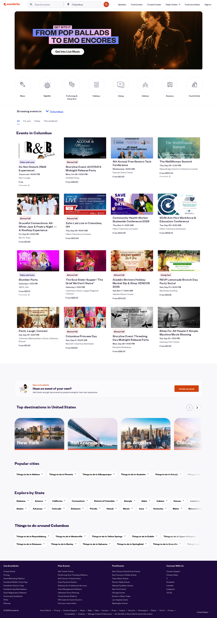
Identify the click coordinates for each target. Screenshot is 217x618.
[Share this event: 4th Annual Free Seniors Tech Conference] (149, 154)
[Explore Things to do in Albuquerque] (115, 474)
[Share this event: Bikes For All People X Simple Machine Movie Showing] (196, 324)
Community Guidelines (13, 596)
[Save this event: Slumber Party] (48, 267)
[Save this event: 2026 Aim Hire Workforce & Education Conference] (189, 211)
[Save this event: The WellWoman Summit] (189, 154)
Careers (105, 610)
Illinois (126, 508)
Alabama (20, 500)
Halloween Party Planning (68, 592)
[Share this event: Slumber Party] (55, 267)
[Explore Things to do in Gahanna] (110, 544)
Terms (162, 610)
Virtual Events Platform (67, 596)
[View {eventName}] (38, 147)
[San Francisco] (92, 447)
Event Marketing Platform (14, 578)
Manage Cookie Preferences (100, 613)
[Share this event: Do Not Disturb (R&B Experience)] (55, 154)
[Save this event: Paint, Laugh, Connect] (48, 324)
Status (153, 610)
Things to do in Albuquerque (97, 474)
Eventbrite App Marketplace (15, 589)
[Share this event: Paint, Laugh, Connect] (55, 324)
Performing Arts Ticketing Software (73, 574)
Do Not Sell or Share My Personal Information (133, 613)
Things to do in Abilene (28, 474)
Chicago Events (118, 592)
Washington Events (120, 603)
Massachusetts (196, 508)
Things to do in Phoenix (61, 474)
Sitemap (7, 603)
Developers (143, 610)
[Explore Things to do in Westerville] (86, 536)
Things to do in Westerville (69, 536)
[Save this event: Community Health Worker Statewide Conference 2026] (142, 211)
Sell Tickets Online (66, 571)
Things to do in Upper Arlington (180, 536)
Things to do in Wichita (199, 474)
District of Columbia (104, 500)
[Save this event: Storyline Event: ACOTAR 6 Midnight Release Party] (95, 154)
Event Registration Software (15, 592)
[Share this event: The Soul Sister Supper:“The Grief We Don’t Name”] (102, 267)
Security (131, 610)
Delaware (75, 508)
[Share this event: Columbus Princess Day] (102, 324)
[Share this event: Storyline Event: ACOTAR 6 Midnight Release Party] (102, 154)
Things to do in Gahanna (95, 543)
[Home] (12, 4)
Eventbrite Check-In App (14, 585)
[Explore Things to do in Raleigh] (181, 474)
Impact (122, 610)
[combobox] (87, 4)
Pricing (6, 574)
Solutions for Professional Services (72, 585)
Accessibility (70, 613)
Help (97, 610)
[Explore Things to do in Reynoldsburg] (49, 536)
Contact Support (173, 571)
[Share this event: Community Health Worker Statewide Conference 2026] (149, 211)
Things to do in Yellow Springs (107, 536)
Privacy (171, 610)
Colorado (56, 508)
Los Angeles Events (120, 599)
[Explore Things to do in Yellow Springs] (126, 536)
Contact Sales (172, 574)
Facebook (170, 581)
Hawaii (110, 508)
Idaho (144, 500)
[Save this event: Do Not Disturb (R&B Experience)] (48, 154)
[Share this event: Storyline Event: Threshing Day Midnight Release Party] (149, 324)
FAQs (6, 599)
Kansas (177, 500)
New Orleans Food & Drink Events (126, 571)
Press (114, 610)
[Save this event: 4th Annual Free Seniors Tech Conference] (142, 154)
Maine (176, 508)
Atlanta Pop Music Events (122, 585)
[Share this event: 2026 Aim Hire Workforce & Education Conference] (196, 211)
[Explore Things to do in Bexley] (76, 544)
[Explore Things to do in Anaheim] (149, 474)
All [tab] (18, 120)
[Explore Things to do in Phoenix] (76, 474)
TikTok (169, 592)
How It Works (45, 610)
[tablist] (37, 121)
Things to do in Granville (165, 543)
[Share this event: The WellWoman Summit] (196, 154)
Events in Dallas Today (121, 596)
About (82, 610)
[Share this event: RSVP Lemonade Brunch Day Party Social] (196, 267)
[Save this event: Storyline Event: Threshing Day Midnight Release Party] (142, 324)
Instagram (170, 589)
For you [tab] (27, 120)
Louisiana (195, 500)
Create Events (9, 571)
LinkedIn (169, 585)
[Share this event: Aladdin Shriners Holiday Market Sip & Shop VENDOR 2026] (149, 267)
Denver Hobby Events (121, 581)
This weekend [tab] (50, 120)
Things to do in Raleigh (166, 474)
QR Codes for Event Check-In (70, 599)
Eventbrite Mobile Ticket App (15, 581)
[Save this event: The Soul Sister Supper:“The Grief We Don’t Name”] (95, 267)
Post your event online (67, 603)
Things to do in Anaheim (133, 474)
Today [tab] (37, 120)
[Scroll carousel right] (197, 407)
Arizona (39, 500)
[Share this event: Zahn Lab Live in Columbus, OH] (102, 211)
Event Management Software (70, 589)
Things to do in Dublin (143, 536)
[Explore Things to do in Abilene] (43, 474)
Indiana (160, 500)
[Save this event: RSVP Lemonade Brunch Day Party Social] (189, 267)
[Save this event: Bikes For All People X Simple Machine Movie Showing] (189, 324)
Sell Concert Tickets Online (69, 578)
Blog (90, 610)
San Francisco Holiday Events (124, 574)
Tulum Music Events (120, 578)
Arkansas (37, 508)
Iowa (141, 508)
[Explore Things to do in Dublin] (157, 536)
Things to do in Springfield (130, 543)
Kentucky (158, 508)
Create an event (186, 388)
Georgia (128, 500)
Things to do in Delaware (28, 543)
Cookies (81, 613)
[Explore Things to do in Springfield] (147, 544)
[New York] (39, 447)
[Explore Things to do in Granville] (181, 544)
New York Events (119, 589)
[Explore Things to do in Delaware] (45, 544)
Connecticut (78, 500)
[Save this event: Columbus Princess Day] (95, 324)
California (57, 500)
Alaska (19, 508)
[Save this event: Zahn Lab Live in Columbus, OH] (95, 211)
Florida (93, 508)
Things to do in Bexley (62, 543)
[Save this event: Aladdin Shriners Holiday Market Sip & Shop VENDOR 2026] (142, 267)
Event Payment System (67, 581)
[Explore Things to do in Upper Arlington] (199, 536)
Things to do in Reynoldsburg (31, 536)
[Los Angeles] (145, 447)
